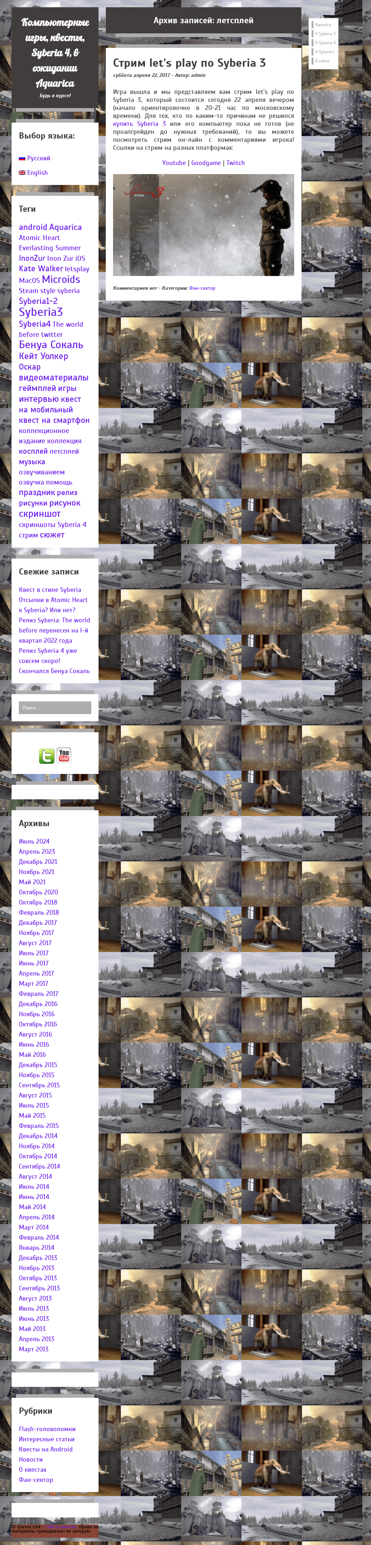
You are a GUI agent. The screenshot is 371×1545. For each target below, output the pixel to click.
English (36, 173)
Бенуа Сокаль (51, 344)
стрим (28, 535)
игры (67, 388)
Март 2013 (34, 1349)
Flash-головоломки (47, 1429)
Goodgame (206, 163)
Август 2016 (35, 1034)
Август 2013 (35, 1298)
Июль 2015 (34, 1105)
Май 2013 (32, 1329)
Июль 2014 (34, 1187)
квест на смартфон (54, 420)
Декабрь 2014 (38, 1136)
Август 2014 (35, 1177)
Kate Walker (41, 268)
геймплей (37, 388)
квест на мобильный (50, 404)
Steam (28, 290)
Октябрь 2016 (38, 1024)
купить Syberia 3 (139, 124)
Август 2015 (35, 1095)
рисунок (64, 503)
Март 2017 (33, 984)
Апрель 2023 (37, 852)
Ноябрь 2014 (37, 1146)
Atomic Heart (39, 237)
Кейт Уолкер (43, 356)
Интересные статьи (47, 1439)
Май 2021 (32, 882)
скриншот (40, 513)
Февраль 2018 (39, 912)
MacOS (29, 280)
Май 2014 (32, 1207)
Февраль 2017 (38, 994)
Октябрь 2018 (38, 902)
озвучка (31, 482)
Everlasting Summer (50, 247)
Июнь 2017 (34, 963)
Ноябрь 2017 (36, 933)
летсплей (64, 451)
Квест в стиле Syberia (50, 590)
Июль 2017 (34, 953)
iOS (80, 258)
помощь (59, 482)
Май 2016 (32, 1055)
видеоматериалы (54, 377)
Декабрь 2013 (38, 1258)
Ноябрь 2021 (36, 872)
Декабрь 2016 (38, 1004)
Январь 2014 (36, 1248)
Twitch (235, 163)
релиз (67, 492)
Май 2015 (32, 1116)
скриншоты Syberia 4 (53, 524)
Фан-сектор (36, 1480)
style (47, 290)
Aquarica (65, 227)
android (33, 227)
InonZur (32, 258)
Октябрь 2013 (38, 1278)
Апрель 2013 (36, 1339)
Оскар (30, 367)
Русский (37, 158)
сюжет (52, 535)
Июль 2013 (34, 1309)
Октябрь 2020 (38, 892)
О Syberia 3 (325, 33)
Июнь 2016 (34, 1044)
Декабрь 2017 (38, 923)
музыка (32, 461)
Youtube (174, 163)
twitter (52, 334)
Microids (61, 279)
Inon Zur (60, 258)
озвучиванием (42, 472)
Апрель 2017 (36, 973)
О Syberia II (325, 42)
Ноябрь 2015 (36, 1075)
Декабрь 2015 (38, 1065)
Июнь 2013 (34, 1319)
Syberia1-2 (38, 301)
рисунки (33, 503)
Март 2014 (34, 1227)
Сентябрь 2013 (39, 1288)
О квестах (32, 1470)
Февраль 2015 (39, 1126)
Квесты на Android (46, 1449)
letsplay (77, 268)
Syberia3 (41, 312)
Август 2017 (35, 943)
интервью (39, 399)
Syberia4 (35, 323)
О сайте (322, 60)
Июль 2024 (34, 841)
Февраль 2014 (39, 1237)
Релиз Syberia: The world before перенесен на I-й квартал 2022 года (54, 630)
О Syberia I (324, 51)
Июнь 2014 (34, 1197)
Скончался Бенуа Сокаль (54, 671)
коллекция (64, 440)
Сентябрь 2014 (39, 1166)
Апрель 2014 (37, 1217)
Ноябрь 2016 (37, 1014)
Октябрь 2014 (38, 1156)
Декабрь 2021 (38, 862)
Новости (31, 1459)
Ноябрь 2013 (36, 1268)
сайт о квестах (61, 1527)
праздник (37, 492)
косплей (33, 451)
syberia (68, 290)
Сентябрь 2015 (39, 1085)
